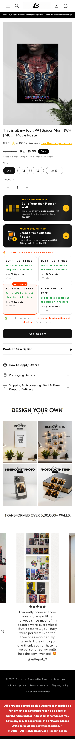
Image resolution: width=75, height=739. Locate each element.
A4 (9, 170)
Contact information (39, 691)
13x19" (54, 170)
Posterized (21, 679)
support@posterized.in (47, 725)
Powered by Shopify (39, 679)
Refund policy (61, 679)
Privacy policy (18, 685)
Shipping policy (60, 685)
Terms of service (39, 685)
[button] (8, 5)
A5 (23, 170)
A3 (38, 170)
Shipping (24, 156)
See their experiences (56, 143)
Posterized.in (58, 730)
